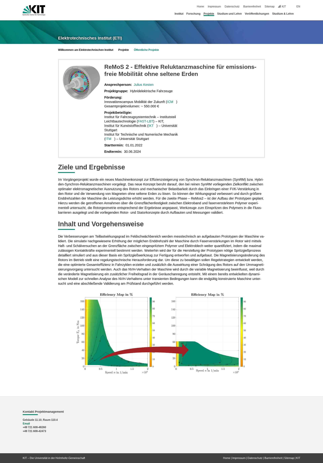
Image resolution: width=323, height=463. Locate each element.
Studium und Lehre (229, 13)
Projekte (209, 13)
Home (200, 6)
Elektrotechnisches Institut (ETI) (90, 38)
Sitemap (270, 6)
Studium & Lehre (283, 13)
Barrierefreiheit (252, 6)
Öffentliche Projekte (146, 49)
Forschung (193, 13)
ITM (108, 139)
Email (26, 423)
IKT (151, 126)
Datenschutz (232, 6)
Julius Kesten (144, 84)
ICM (170, 102)
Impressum (214, 6)
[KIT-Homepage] (34, 10)
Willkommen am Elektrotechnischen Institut (85, 49)
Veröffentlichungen (257, 13)
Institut (179, 13)
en (298, 6)
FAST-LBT (145, 121)
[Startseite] (299, 13)
